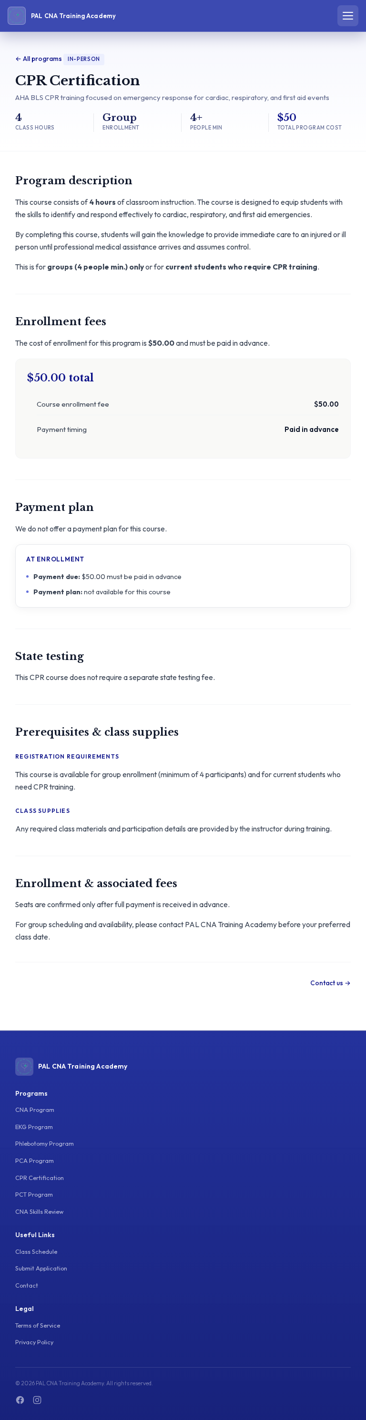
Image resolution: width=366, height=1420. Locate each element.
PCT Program (34, 1194)
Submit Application (41, 1268)
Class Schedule (36, 1251)
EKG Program (34, 1126)
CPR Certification (39, 1177)
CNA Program (34, 1109)
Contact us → (330, 983)
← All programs (38, 58)
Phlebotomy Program (44, 1143)
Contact (26, 1285)
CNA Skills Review (39, 1211)
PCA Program (34, 1160)
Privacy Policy (34, 1342)
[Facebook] (20, 1400)
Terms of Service (37, 1325)
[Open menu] (347, 15)
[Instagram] (37, 1400)
